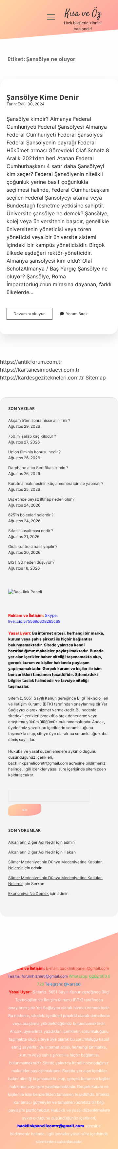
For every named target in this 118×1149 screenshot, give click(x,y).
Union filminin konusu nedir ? (34, 451)
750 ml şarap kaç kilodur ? (32, 436)
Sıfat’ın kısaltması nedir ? (30, 530)
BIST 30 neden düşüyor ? (31, 562)
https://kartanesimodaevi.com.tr (40, 369)
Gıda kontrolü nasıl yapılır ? (32, 546)
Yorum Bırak (77, 313)
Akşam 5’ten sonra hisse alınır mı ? (39, 420)
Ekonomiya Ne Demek (28, 893)
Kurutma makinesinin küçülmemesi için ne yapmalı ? (55, 483)
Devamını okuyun (32, 315)
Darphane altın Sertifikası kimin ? (38, 467)
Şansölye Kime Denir (43, 97)
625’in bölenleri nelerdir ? (30, 514)
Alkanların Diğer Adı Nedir (31, 842)
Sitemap (96, 377)
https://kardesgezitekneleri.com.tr (42, 377)
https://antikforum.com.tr (31, 361)
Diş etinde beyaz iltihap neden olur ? (41, 499)
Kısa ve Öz (83, 13)
